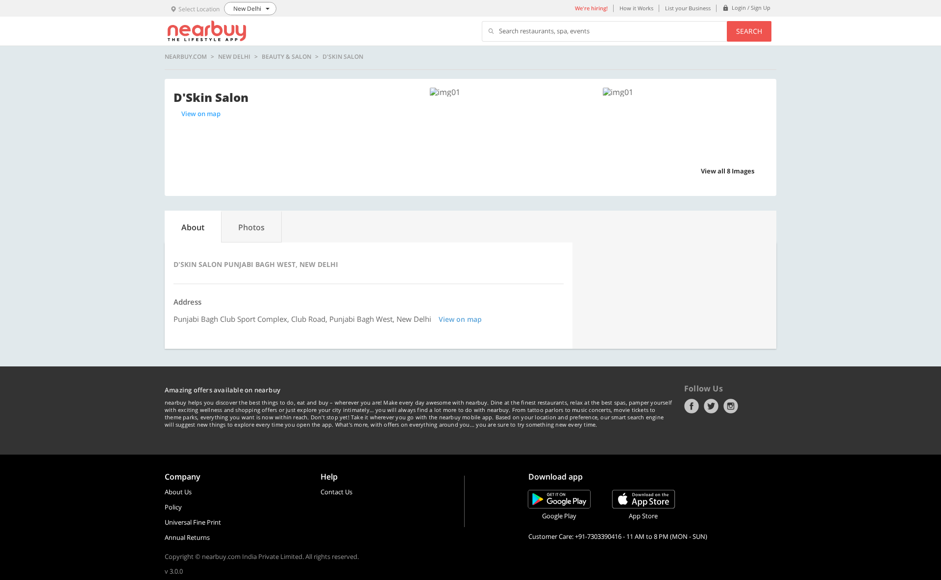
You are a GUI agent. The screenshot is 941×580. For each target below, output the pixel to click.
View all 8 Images (727, 171)
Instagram (730, 406)
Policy (173, 507)
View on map (201, 113)
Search (749, 31)
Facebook (691, 406)
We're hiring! (591, 8)
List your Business (688, 8)
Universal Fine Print (193, 522)
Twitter (711, 406)
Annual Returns (187, 537)
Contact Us (336, 491)
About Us (178, 491)
